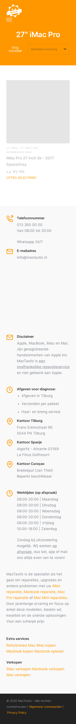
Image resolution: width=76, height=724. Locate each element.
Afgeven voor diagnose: (36, 389)
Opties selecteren (21, 177)
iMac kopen (46, 645)
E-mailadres (26, 251)
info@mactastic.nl (32, 257)
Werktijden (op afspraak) (37, 492)
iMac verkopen (18, 669)
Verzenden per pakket (40, 404)
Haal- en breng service (41, 412)
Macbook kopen (19, 651)
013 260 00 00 (29, 225)
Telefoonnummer (31, 218)
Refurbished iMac (19, 152)
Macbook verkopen (48, 669)
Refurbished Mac (20, 645)
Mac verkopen (18, 675)
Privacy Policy (17, 712)
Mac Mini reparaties (50, 598)
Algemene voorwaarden (45, 706)
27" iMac (12, 148)
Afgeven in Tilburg (37, 396)
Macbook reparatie (40, 592)
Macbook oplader (49, 651)
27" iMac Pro (29, 148)
